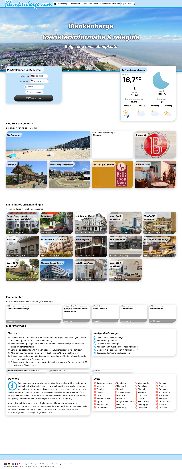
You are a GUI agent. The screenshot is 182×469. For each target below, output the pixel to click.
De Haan (163, 383)
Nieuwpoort (164, 398)
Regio (123, 4)
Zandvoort (122, 383)
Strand (84, 4)
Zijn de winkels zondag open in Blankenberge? (116, 350)
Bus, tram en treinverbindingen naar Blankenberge (118, 347)
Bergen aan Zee (103, 398)
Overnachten (75, 4)
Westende (163, 395)
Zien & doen (93, 4)
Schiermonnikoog (104, 383)
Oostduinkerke (165, 401)
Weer (130, 4)
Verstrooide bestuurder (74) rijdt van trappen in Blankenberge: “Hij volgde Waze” (46, 350)
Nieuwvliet (142, 395)
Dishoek (141, 389)
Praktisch (116, 4)
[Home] (55, 4)
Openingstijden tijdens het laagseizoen (113, 353)
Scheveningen (123, 392)
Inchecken (24, 76)
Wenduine (142, 407)
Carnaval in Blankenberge (107, 344)
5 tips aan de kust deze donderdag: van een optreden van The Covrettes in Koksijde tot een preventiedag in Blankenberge (48, 357)
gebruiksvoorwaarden (11, 466)
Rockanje (121, 395)
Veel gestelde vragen (106, 333)
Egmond (100, 401)
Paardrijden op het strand (107, 341)
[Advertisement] (91, 82)
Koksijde (162, 404)
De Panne (163, 407)
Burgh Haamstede (125, 401)
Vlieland (99, 392)
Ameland (100, 386)
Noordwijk (121, 386)
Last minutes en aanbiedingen (24, 204)
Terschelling (101, 389)
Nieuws (12, 333)
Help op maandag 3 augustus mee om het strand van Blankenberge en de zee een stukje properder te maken (47, 345)
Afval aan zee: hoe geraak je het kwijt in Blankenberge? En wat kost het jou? (44, 353)
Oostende (163, 389)
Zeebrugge (143, 404)
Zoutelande (143, 386)
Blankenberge (63, 4)
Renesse (121, 398)
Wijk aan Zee (102, 404)
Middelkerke (164, 392)
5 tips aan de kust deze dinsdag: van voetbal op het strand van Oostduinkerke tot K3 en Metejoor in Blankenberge (49, 363)
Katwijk (120, 389)
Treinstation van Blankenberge (109, 337)
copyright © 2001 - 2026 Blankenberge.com (40, 466)
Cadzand (142, 398)
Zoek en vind (35, 98)
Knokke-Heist (144, 401)
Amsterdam (101, 407)
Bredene (162, 386)
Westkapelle (143, 383)
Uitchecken (24, 81)
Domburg (121, 407)
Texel (98, 395)
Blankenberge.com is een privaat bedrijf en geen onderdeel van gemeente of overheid (46, 464)
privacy (22, 466)
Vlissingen (142, 392)
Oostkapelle (122, 404)
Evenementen (105, 4)
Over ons (13, 378)
